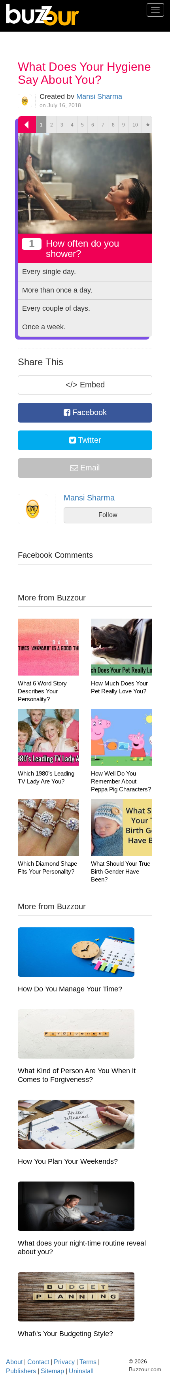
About (14, 1362)
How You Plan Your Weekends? (68, 1161)
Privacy (64, 1362)
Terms (87, 1362)
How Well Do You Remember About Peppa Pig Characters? (121, 781)
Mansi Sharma (99, 96)
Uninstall (81, 1371)
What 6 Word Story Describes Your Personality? (42, 691)
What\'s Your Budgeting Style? (65, 1334)
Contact (38, 1362)
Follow (107, 515)
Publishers (21, 1371)
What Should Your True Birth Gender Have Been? (120, 871)
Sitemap (52, 1371)
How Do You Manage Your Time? (70, 989)
